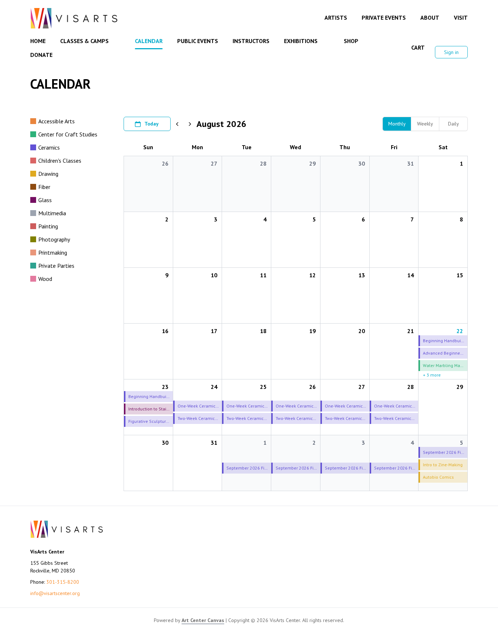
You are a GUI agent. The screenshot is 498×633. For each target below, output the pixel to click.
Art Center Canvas (203, 620)
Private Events (384, 17)
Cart (418, 47)
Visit (461, 17)
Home (38, 41)
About (429, 17)
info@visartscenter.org (55, 593)
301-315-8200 (62, 582)
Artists (335, 17)
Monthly (397, 123)
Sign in (451, 52)
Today (151, 123)
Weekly (425, 123)
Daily (453, 123)
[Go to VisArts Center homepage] (74, 18)
